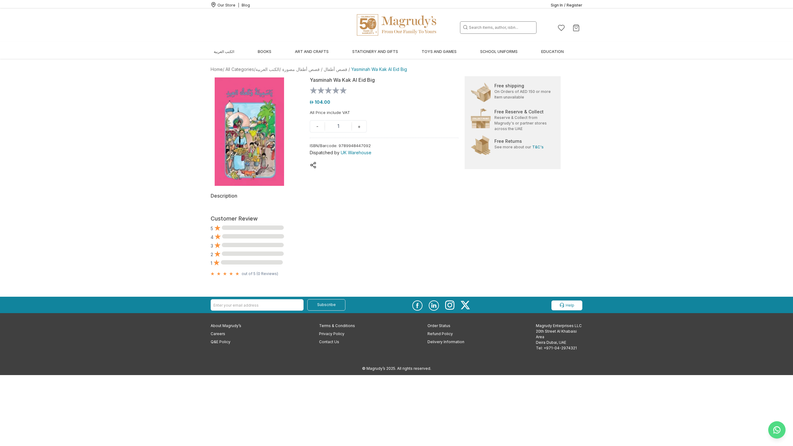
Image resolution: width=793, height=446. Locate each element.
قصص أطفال (335, 69)
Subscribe (326, 304)
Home (217, 69)
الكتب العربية (267, 69)
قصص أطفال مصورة (301, 69)
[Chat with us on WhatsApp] (777, 430)
